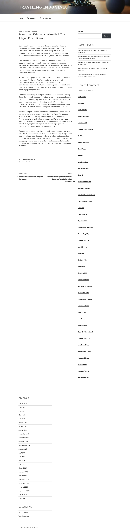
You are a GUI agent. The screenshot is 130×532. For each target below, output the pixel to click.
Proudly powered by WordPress (28, 527)
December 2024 (23, 479)
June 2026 (21, 411)
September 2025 (24, 445)
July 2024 (21, 498)
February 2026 (23, 426)
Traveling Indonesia (43, 7)
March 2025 (22, 468)
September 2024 (24, 491)
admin (34, 31)
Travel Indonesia (45, 18)
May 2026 (21, 415)
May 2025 (21, 460)
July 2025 (21, 453)
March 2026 (22, 422)
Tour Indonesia (31, 18)
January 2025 (22, 475)
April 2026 (21, 419)
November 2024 (23, 483)
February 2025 (23, 472)
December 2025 (23, 434)
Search (80, 31)
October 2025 (23, 441)
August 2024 (22, 494)
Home (21, 18)
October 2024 (23, 487)
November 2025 (23, 438)
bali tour (26, 162)
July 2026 (21, 407)
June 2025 (21, 457)
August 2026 (22, 403)
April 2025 (21, 464)
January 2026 (22, 430)
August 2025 (22, 449)
